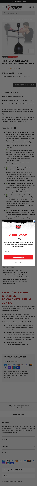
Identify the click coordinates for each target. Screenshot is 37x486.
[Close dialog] (34, 221)
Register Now (18, 257)
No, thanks (18, 262)
